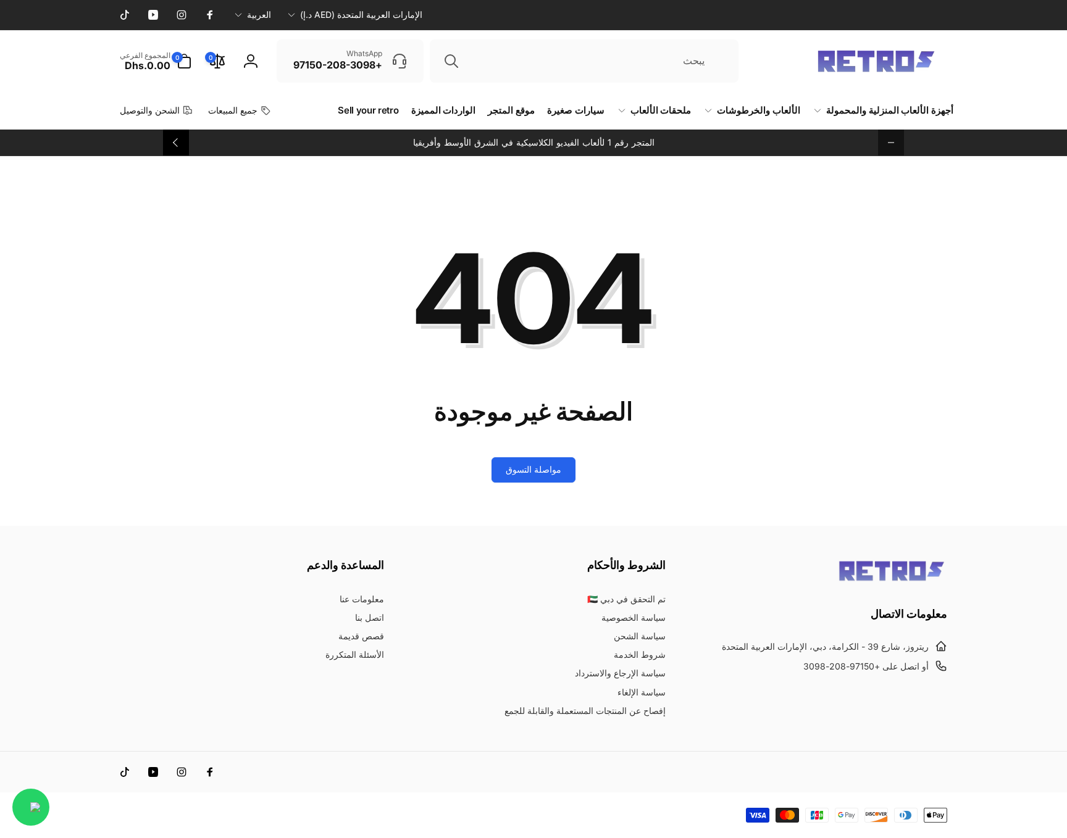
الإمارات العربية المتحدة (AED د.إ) (361, 14)
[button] (155, 61)
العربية (259, 14)
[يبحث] (451, 61)
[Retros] (891, 580)
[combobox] (584, 61)
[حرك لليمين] (176, 143)
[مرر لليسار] (891, 143)
